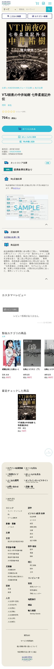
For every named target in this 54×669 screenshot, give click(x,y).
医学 (31, 549)
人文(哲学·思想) (13, 601)
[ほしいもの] (43, 3)
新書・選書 (11, 523)
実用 (30, 583)
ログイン (16, 188)
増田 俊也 (7, 105)
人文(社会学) (12, 604)
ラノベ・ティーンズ (15, 511)
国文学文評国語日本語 (16, 541)
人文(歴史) (11, 608)
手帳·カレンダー (35, 593)
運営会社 (27, 635)
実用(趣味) (33, 590)
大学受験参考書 (13, 560)
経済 (31, 537)
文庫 (4, 87)
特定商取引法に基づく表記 (27, 652)
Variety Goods (35, 613)
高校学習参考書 (13, 557)
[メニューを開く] (50, 3)
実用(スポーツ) (35, 586)
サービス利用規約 (27, 641)
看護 (31, 553)
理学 (31, 568)
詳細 (47, 163)
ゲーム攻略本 (12, 518)
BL (9, 514)
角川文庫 (39, 87)
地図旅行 (32, 599)
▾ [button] (15, 9)
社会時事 (33, 516)
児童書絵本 (12, 569)
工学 (31, 572)
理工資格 (33, 565)
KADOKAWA (15, 151)
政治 (31, 533)
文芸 (8, 538)
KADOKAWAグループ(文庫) (20, 87)
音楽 (9, 589)
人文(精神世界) (13, 615)
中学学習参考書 (13, 554)
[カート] (37, 3)
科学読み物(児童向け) (15, 576)
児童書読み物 (12, 573)
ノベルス (11, 527)
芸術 (8, 585)
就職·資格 (33, 527)
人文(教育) (11, 622)
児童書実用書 (12, 580)
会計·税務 (33, 540)
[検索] (49, 9)
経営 (31, 523)
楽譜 (9, 592)
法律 (31, 530)
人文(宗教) (11, 611)
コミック (10, 507)
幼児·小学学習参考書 (15, 550)
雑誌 (30, 604)
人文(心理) (11, 618)
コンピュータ (34, 577)
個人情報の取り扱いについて (27, 646)
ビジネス (33, 520)
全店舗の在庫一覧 (12, 237)
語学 (30, 507)
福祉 (31, 556)
